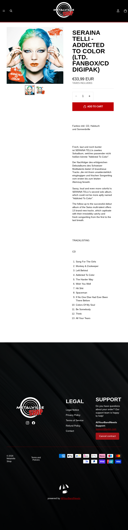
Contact (70, 431)
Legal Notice (72, 409)
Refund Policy (73, 425)
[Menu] (4, 11)
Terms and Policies (36, 458)
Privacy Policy (73, 415)
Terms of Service (75, 420)
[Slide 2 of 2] (40, 90)
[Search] (11, 11)
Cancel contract (107, 436)
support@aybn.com (106, 429)
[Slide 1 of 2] (29, 90)
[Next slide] (59, 55)
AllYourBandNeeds (70, 498)
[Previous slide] (10, 55)
